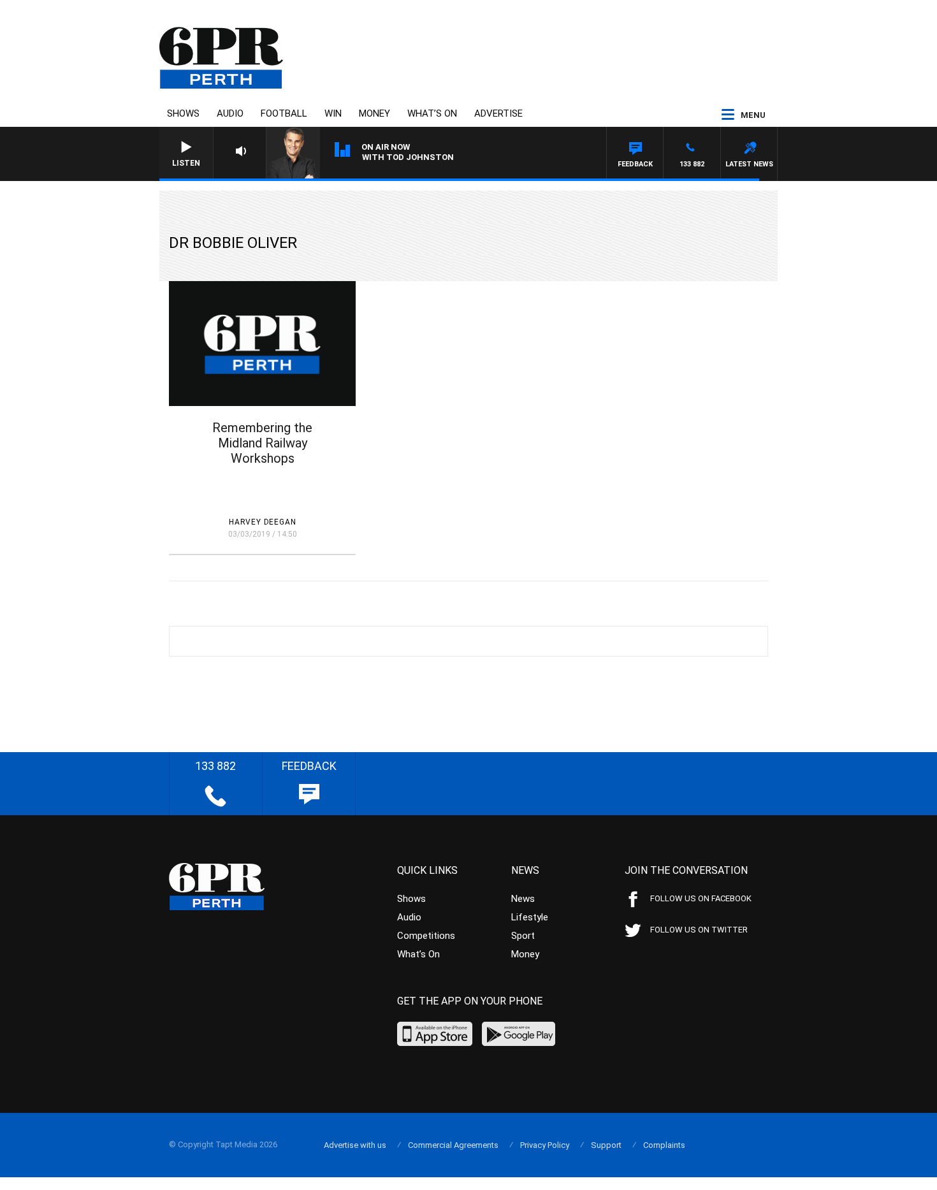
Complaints (664, 1145)
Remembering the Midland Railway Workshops (262, 443)
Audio (230, 113)
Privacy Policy (544, 1145)
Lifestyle (529, 917)
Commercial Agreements (453, 1145)
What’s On (432, 113)
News (523, 898)
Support (606, 1145)
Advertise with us (355, 1145)
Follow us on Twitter (699, 929)
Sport (523, 935)
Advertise (498, 113)
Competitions (426, 935)
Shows (183, 113)
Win (333, 113)
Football (284, 113)
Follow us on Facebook (701, 898)
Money (374, 113)
